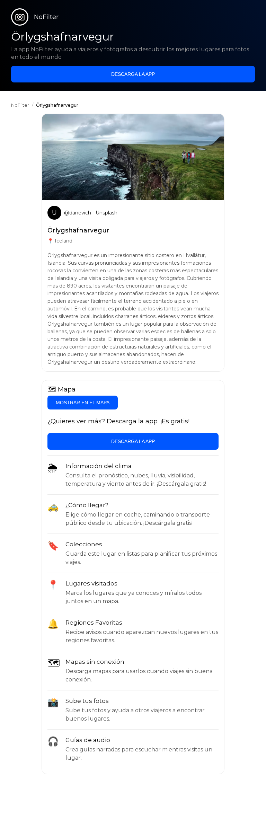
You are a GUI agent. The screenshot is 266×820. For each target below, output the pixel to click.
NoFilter (20, 105)
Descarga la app (133, 74)
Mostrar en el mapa (82, 402)
